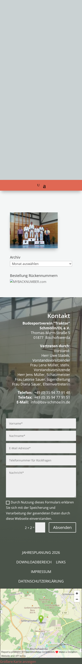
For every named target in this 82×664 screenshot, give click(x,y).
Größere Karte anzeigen (18, 661)
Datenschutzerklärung (41, 582)
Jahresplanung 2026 (41, 553)
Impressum (41, 572)
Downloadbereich (34, 562)
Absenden (62, 527)
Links (61, 562)
